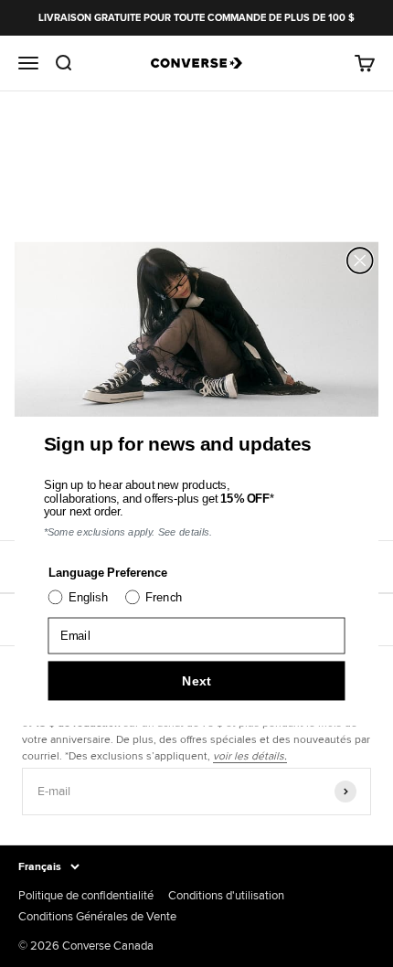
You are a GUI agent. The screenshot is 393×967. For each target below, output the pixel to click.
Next (196, 680)
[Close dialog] (360, 260)
